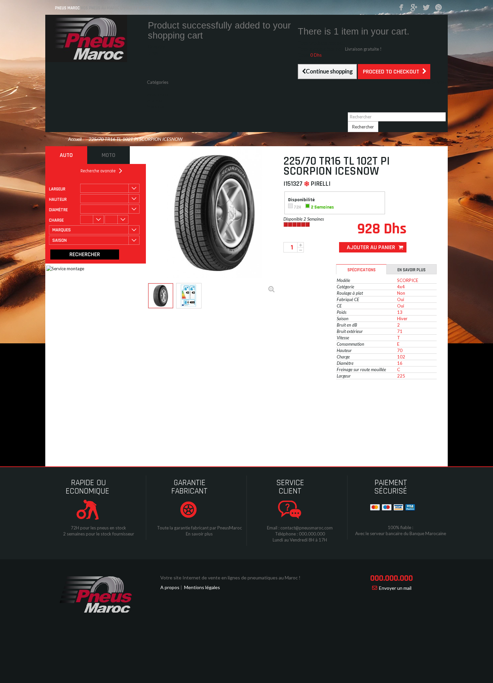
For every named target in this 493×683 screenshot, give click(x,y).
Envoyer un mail (395, 588)
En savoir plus (411, 270)
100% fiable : (400, 527)
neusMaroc (231, 527)
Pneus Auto (158, 88)
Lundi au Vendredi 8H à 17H (300, 540)
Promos (154, 100)
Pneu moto (157, 94)
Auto (66, 155)
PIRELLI (321, 183)
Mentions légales (202, 587)
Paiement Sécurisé (390, 487)
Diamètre (58, 210)
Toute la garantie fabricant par (186, 527)
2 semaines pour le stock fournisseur (98, 533)
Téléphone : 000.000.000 (300, 533)
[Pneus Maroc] (95, 38)
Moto (108, 155)
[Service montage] (128, 318)
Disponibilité (302, 200)
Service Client (290, 487)
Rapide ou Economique (87, 487)
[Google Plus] (414, 7)
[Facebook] (401, 7)
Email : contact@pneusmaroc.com (300, 527)
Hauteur (58, 199)
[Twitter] (426, 7)
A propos (169, 587)
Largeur (57, 189)
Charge (56, 220)
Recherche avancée (98, 171)
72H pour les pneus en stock (98, 527)
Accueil (74, 139)
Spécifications (361, 270)
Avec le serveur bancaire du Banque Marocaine (400, 533)
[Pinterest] (438, 7)
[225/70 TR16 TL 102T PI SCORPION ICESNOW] (160, 295)
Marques (155, 106)
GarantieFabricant (189, 487)
